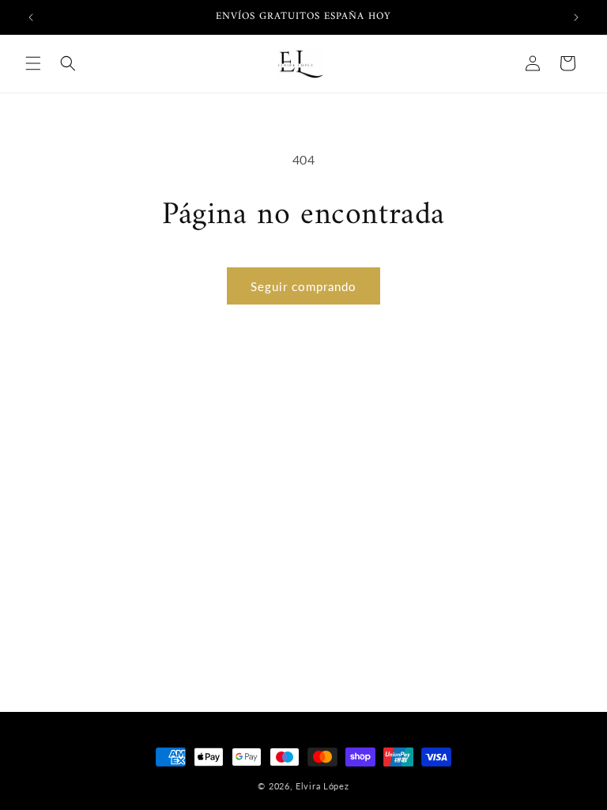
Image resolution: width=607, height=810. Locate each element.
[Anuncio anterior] (30, 17)
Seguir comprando (303, 286)
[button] (33, 63)
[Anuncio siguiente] (576, 17)
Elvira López (322, 786)
